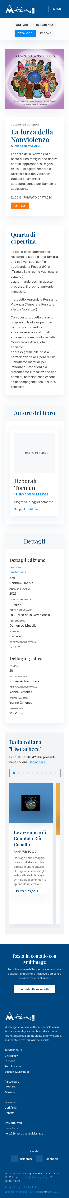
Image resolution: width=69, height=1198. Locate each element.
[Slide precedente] (9, 773)
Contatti (9, 1112)
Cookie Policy (31, 1187)
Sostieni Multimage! (17, 1071)
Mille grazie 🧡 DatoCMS (44, 1191)
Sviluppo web (13, 1122)
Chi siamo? (11, 1055)
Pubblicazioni (13, 1066)
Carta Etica (11, 1128)
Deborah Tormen (27, 146)
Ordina (20, 205)
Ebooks (46, 33)
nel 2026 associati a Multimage (24, 1133)
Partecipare (12, 1081)
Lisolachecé (17, 572)
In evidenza (44, 25)
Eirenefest (11, 1102)
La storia (10, 1061)
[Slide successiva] (60, 773)
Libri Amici (11, 1107)
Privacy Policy (12, 1187)
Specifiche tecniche (16, 1191)
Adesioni (10, 1092)
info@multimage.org (35, 1177)
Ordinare (10, 1087)
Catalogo (25, 33)
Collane (22, 25)
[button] (14, 773)
